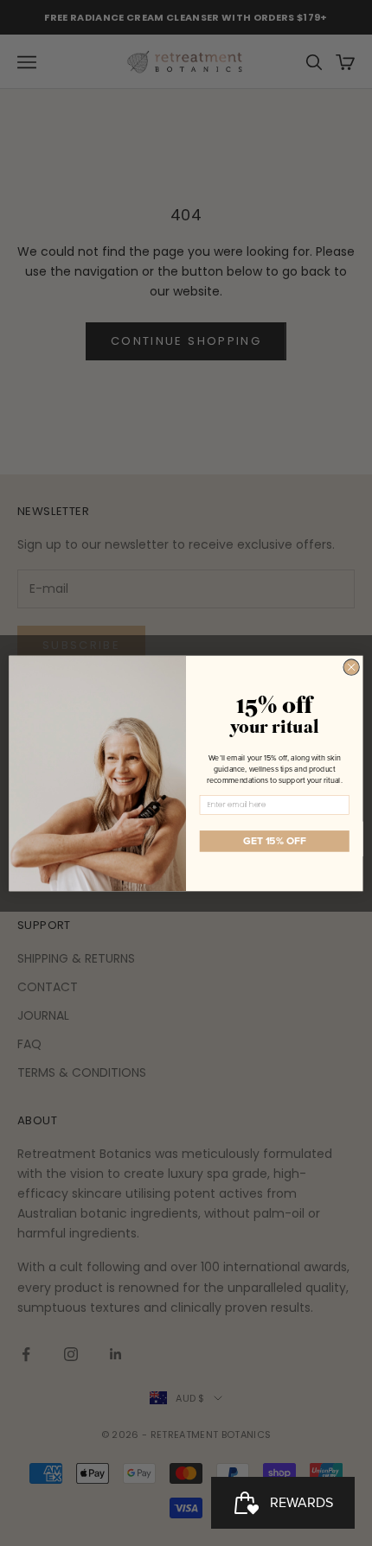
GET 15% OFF (274, 840)
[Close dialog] (351, 666)
